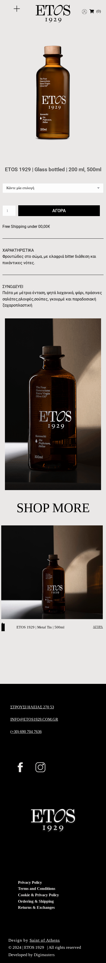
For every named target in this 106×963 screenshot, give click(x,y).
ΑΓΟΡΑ (98, 627)
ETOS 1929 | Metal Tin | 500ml (40, 627)
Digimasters (44, 954)
